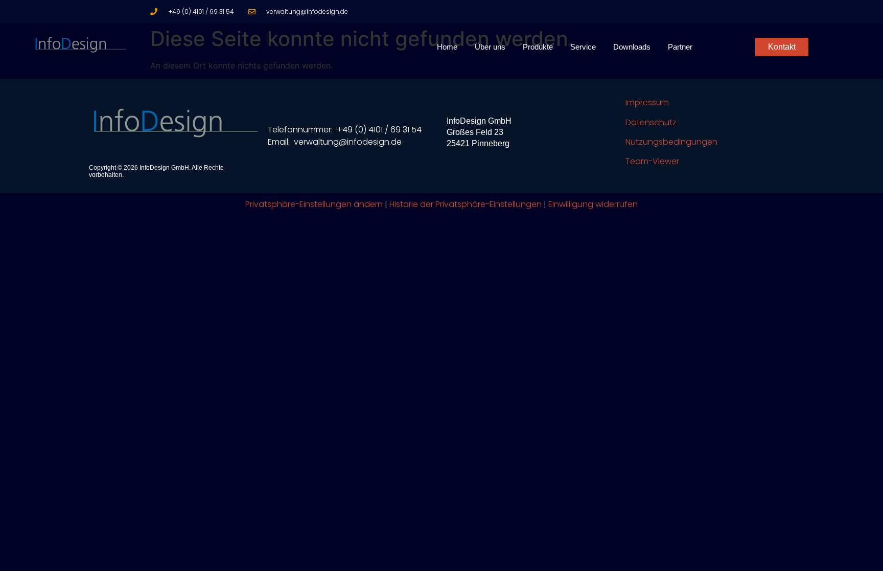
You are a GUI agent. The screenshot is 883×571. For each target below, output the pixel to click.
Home (447, 46)
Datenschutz (651, 122)
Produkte (538, 46)
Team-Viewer (652, 161)
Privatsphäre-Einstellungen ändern (314, 204)
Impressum (647, 102)
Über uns (490, 46)
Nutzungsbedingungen (671, 142)
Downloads (631, 46)
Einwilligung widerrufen (593, 204)
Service (583, 46)
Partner (680, 46)
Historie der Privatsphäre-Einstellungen (465, 204)
